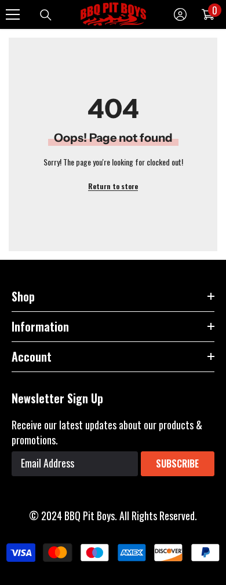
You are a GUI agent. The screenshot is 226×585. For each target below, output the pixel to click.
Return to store (113, 186)
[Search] (46, 15)
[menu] (13, 14)
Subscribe (177, 463)
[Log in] (180, 14)
